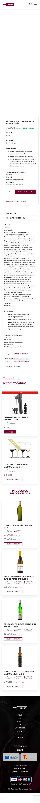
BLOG (20, 734)
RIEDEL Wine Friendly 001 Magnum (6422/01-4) (16, 466)
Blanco (17, 201)
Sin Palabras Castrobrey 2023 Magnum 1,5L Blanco (19, 673)
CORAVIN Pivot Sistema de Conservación (16, 418)
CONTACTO (20, 738)
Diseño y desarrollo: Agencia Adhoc (20, 789)
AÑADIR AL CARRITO (13, 479)
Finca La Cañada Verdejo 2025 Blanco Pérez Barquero (19, 578)
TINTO (20, 718)
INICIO (20, 715)
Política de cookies (20, 768)
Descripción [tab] (11, 213)
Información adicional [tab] (16, 218)
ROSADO (20, 725)
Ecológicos (23, 201)
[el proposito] (20, 61)
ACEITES (20, 731)
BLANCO (20, 721)
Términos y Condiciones (20, 772)
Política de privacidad (20, 765)
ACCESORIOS (20, 728)
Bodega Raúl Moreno (21, 354)
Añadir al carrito (25, 192)
